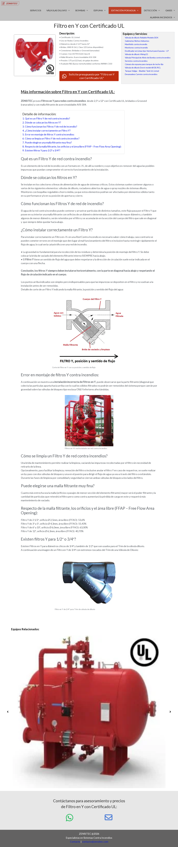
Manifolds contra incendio (136, 44)
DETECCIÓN (150, 10)
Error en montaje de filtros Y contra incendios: (50, 134)
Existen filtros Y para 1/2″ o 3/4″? (42, 150)
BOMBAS (80, 10)
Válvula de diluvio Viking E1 (136, 54)
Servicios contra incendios (136, 61)
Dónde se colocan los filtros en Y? (43, 122)
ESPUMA (98, 10)
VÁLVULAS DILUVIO (56, 10)
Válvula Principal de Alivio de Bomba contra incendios (147, 57)
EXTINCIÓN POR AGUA (123, 10)
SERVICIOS (35, 10)
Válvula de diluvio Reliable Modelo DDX (141, 37)
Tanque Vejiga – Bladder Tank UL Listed (142, 71)
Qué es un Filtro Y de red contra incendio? (47, 118)
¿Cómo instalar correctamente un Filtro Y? (48, 130)
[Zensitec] (11, 3)
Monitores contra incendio (136, 47)
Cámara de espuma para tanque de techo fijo (144, 64)
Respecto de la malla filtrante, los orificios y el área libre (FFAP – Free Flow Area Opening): (73, 146)
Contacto (75, 841)
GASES (168, 10)
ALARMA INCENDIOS (161, 17)
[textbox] (89, 616)
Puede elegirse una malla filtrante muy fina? (48, 142)
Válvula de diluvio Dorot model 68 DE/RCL (143, 67)
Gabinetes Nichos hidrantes (137, 41)
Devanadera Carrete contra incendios (141, 74)
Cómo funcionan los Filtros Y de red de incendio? (51, 126)
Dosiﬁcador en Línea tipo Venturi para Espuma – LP (147, 51)
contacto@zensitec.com (95, 841)
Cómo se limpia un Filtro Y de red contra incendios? (52, 138)
